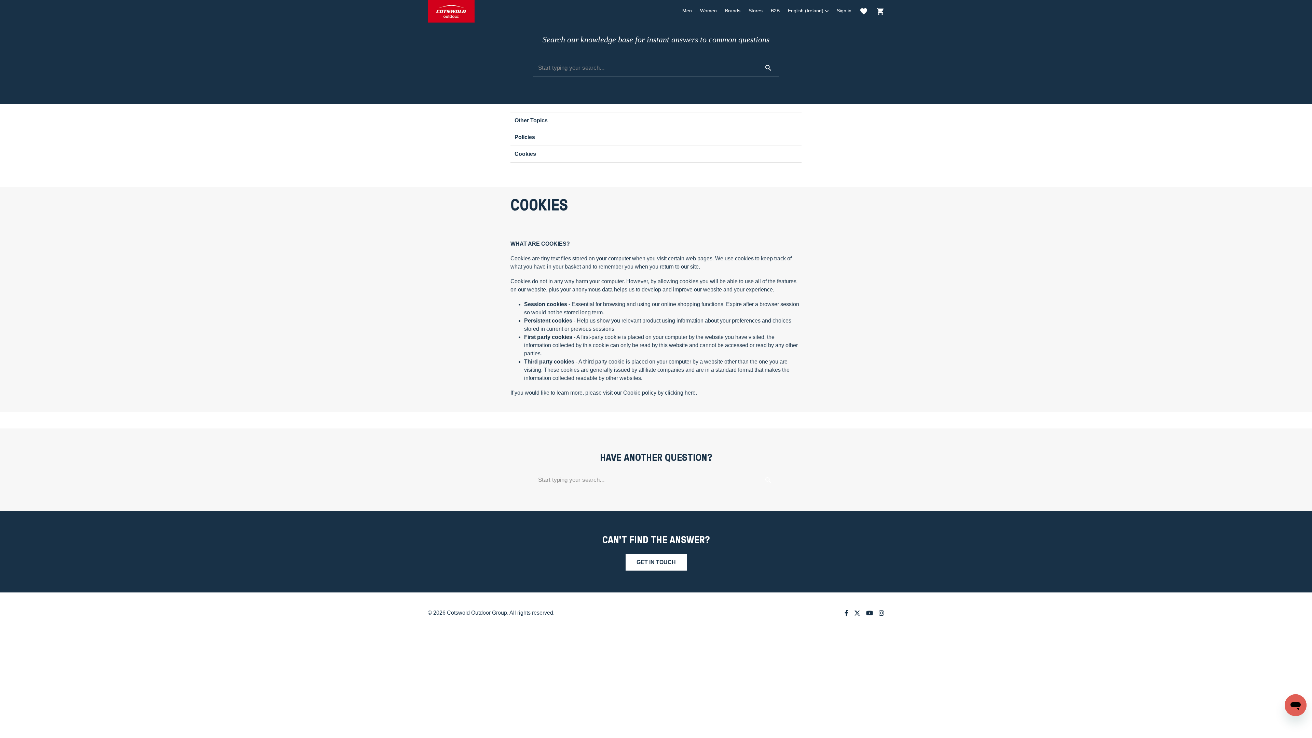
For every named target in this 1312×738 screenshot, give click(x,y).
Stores (756, 10)
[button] (808, 10)
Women (708, 10)
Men (687, 10)
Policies (525, 137)
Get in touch (656, 562)
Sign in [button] (844, 10)
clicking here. (681, 393)
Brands (732, 10)
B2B (775, 10)
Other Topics (531, 120)
